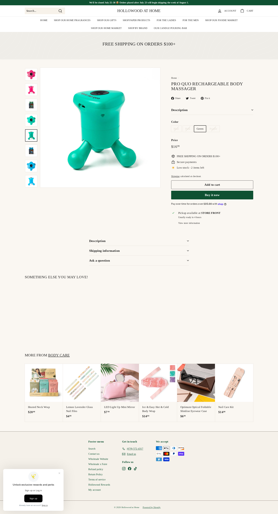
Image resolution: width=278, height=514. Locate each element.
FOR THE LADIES (166, 20)
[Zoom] (100, 128)
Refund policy (95, 469)
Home (174, 78)
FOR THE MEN (191, 20)
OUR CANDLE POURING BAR (170, 28)
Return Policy (95, 474)
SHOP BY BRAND (137, 28)
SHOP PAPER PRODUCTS (136, 20)
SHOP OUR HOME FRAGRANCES (72, 20)
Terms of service (97, 479)
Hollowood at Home (139, 11)
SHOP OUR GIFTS (106, 20)
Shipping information (104, 250)
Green (200, 128)
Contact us (93, 453)
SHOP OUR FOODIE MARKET (221, 20)
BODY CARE (59, 355)
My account (94, 489)
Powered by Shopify (152, 507)
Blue (176, 128)
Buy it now (212, 195)
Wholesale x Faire (97, 464)
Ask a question (99, 260)
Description (179, 110)
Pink (187, 128)
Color (174, 121)
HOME (43, 20)
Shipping (175, 176)
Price (174, 140)
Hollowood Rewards (99, 484)
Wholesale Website (98, 459)
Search (91, 448)
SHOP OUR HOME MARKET (106, 28)
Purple (213, 128)
